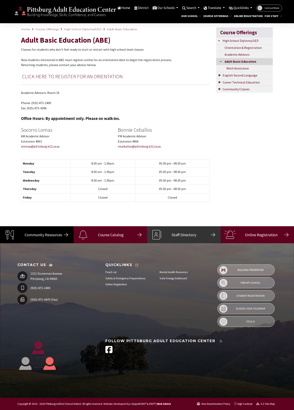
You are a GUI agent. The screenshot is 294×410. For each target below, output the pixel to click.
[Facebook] (109, 351)
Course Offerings (215, 16)
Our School (189, 16)
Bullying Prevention (251, 270)
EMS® (152, 404)
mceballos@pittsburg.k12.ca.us (139, 146)
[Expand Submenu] (219, 40)
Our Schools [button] (166, 8)
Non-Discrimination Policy (215, 404)
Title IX (250, 321)
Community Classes (236, 89)
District (143, 8)
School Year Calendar (250, 308)
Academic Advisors (237, 54)
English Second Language (240, 75)
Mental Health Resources (174, 272)
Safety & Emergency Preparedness (125, 278)
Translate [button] (215, 8)
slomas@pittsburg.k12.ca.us (40, 146)
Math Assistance (237, 68)
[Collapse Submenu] (220, 61)
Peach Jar (111, 272)
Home (125, 8)
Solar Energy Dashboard (173, 278)
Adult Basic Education (122, 29)
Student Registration (250, 295)
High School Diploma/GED (83, 29)
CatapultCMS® (138, 404)
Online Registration (247, 16)
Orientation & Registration (243, 48)
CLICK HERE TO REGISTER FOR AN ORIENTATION (72, 76)
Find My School (250, 282)
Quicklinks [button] (241, 8)
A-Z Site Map (267, 404)
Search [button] (191, 8)
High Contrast (244, 404)
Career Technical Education (241, 82)
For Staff (272, 16)
